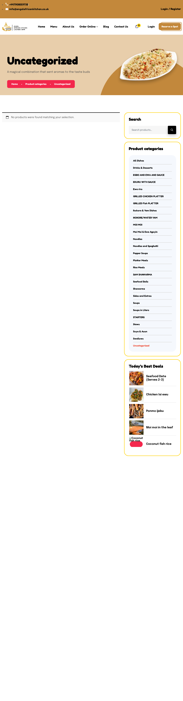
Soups (136, 302)
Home (14, 84)
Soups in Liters (141, 310)
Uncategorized (141, 345)
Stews (136, 324)
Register (176, 8)
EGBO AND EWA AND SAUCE (148, 175)
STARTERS (139, 317)
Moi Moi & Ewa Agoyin (145, 231)
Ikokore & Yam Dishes (145, 210)
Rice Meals (139, 267)
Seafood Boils (140, 281)
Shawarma (139, 288)
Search (172, 130)
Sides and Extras (142, 295)
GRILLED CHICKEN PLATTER (148, 196)
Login (164, 8)
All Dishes (138, 160)
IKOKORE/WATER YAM (145, 217)
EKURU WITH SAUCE (144, 182)
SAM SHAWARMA (142, 274)
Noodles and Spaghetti (145, 246)
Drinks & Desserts (143, 167)
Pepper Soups (140, 253)
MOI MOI (137, 224)
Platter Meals (140, 260)
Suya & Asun (140, 331)
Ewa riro (137, 189)
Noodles (137, 239)
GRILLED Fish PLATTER (145, 203)
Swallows (138, 338)
